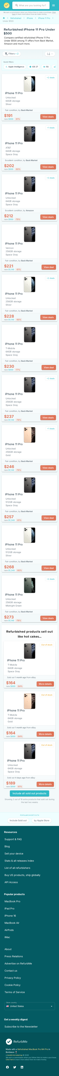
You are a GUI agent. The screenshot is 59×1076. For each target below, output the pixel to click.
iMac (7, 937)
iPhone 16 (10, 915)
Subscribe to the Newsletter (21, 1026)
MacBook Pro (12, 901)
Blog (7, 846)
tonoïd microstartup (14, 1055)
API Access (11, 882)
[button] (50, 53)
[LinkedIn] (22, 1067)
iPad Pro (9, 908)
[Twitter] (14, 1067)
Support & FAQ (13, 839)
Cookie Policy (12, 985)
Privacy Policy (13, 977)
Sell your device (14, 853)
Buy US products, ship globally (22, 875)
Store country (11, 1002)
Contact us (11, 970)
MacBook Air (12, 922)
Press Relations (14, 956)
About (8, 949)
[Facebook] (7, 1067)
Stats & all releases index (19, 860)
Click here (10, 1060)
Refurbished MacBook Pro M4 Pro (33, 1049)
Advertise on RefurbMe (18, 963)
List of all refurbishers (17, 867)
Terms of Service (15, 992)
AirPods (9, 930)
